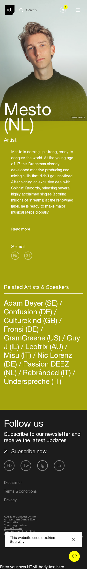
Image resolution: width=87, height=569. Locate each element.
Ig (42, 465)
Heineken (28, 531)
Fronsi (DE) (22, 329)
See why (17, 541)
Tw (26, 465)
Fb (15, 255)
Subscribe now (29, 451)
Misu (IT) (18, 355)
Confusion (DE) (29, 311)
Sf (28, 255)
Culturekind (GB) (31, 320)
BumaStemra (13, 528)
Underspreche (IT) (32, 381)
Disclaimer (77, 117)
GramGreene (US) (33, 337)
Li (59, 465)
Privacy (10, 500)
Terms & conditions (20, 491)
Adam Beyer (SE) (32, 303)
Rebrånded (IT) (47, 372)
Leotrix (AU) (44, 346)
